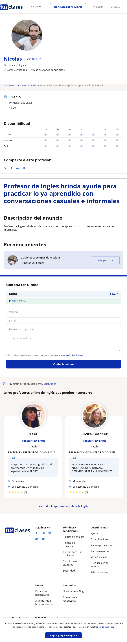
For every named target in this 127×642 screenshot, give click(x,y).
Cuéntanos (50, 384)
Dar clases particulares (68, 7)
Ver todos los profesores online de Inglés (63, 506)
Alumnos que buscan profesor (45, 602)
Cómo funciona (99, 539)
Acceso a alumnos (101, 551)
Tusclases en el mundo (99, 564)
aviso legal (65, 355)
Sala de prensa (99, 572)
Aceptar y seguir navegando (63, 635)
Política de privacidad (69, 544)
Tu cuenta (114, 6)
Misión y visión (98, 557)
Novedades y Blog (73, 591)
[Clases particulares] (11, 11)
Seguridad (69, 570)
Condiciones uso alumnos (72, 563)
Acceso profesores (101, 545)
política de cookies (105, 626)
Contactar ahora (63, 364)
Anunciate (98, 6)
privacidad (78, 355)
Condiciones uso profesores (72, 553)
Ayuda (94, 533)
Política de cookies (73, 537)
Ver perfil (104, 260)
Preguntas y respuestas (70, 599)
